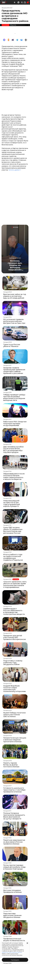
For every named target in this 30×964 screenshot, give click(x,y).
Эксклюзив (5, 25)
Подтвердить (15, 960)
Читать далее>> (14, 170)
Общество (13, 25)
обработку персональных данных (12, 952)
